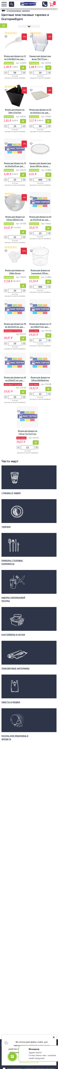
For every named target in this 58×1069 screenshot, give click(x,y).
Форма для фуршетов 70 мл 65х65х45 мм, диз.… (15, 164)
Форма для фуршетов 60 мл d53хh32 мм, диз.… (15, 379)
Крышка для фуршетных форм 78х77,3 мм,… (40, 57)
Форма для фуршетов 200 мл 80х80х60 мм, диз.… (40, 379)
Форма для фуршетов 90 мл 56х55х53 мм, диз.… (15, 325)
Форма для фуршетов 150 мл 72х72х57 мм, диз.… (27, 433)
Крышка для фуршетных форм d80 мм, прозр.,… (40, 164)
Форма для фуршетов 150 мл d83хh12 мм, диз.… (15, 218)
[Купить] (23, 67)
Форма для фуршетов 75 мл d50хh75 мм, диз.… (40, 325)
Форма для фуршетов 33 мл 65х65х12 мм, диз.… (40, 111)
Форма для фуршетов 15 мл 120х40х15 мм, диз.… (15, 57)
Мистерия (28, 4)
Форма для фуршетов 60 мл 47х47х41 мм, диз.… (40, 218)
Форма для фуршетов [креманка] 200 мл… (40, 272)
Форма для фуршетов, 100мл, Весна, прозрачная (15, 272)
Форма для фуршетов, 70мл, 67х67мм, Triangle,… (15, 111)
